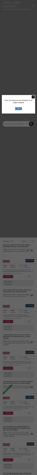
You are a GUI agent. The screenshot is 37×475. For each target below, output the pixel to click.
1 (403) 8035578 (8, 283)
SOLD (33, 119)
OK (18, 108)
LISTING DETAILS (8, 276)
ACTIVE (26, 119)
